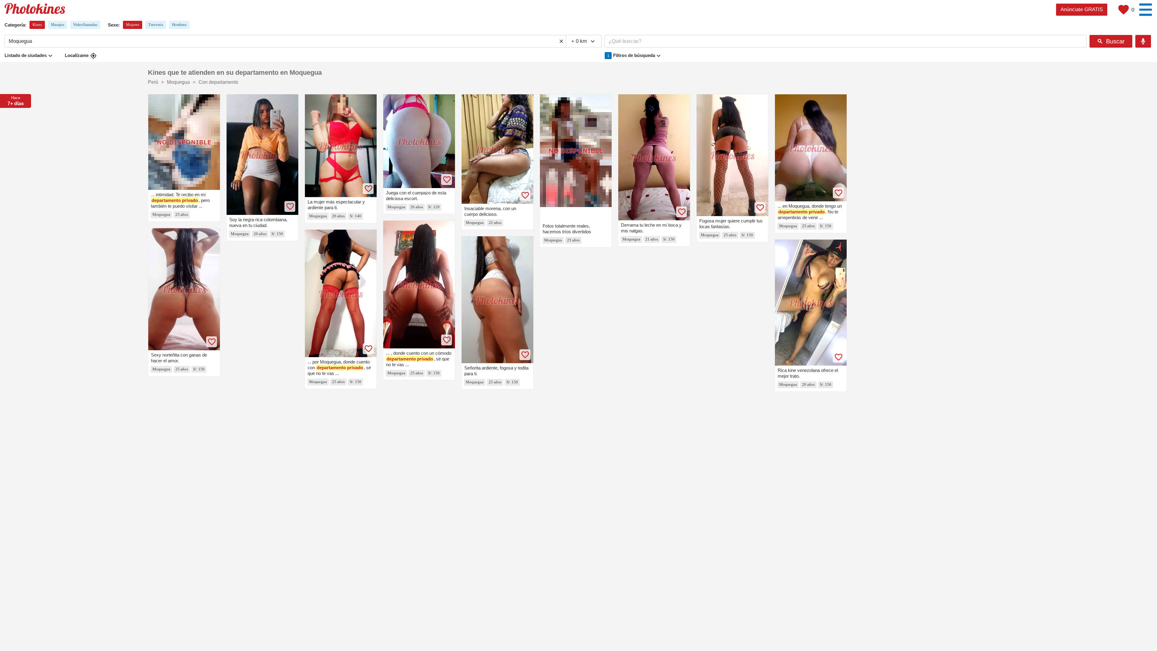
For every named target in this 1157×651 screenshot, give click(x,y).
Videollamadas (85, 24)
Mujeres (132, 24)
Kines (37, 24)
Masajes (57, 24)
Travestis (155, 24)
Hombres (179, 24)
